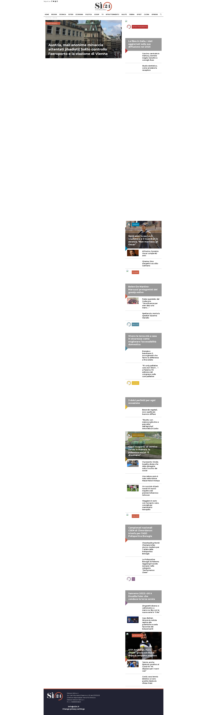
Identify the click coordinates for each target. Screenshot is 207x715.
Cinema (131, 14)
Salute (124, 14)
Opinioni (155, 14)
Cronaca (62, 14)
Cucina (146, 14)
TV (102, 14)
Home (47, 14)
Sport (139, 14)
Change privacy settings (73, 709)
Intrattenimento (112, 14)
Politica (88, 14)
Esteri (70, 14)
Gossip (96, 14)
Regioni (54, 14)
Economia (79, 14)
